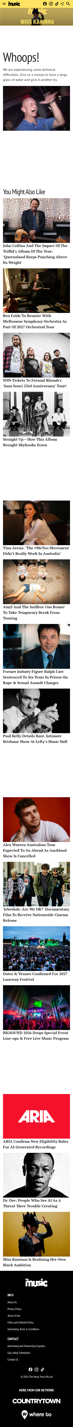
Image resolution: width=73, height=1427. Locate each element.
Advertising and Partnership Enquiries (26, 1345)
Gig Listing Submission (18, 1352)
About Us (12, 1302)
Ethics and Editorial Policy (20, 1322)
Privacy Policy (14, 1308)
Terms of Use (13, 1315)
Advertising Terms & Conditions (23, 1329)
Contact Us (12, 1359)
